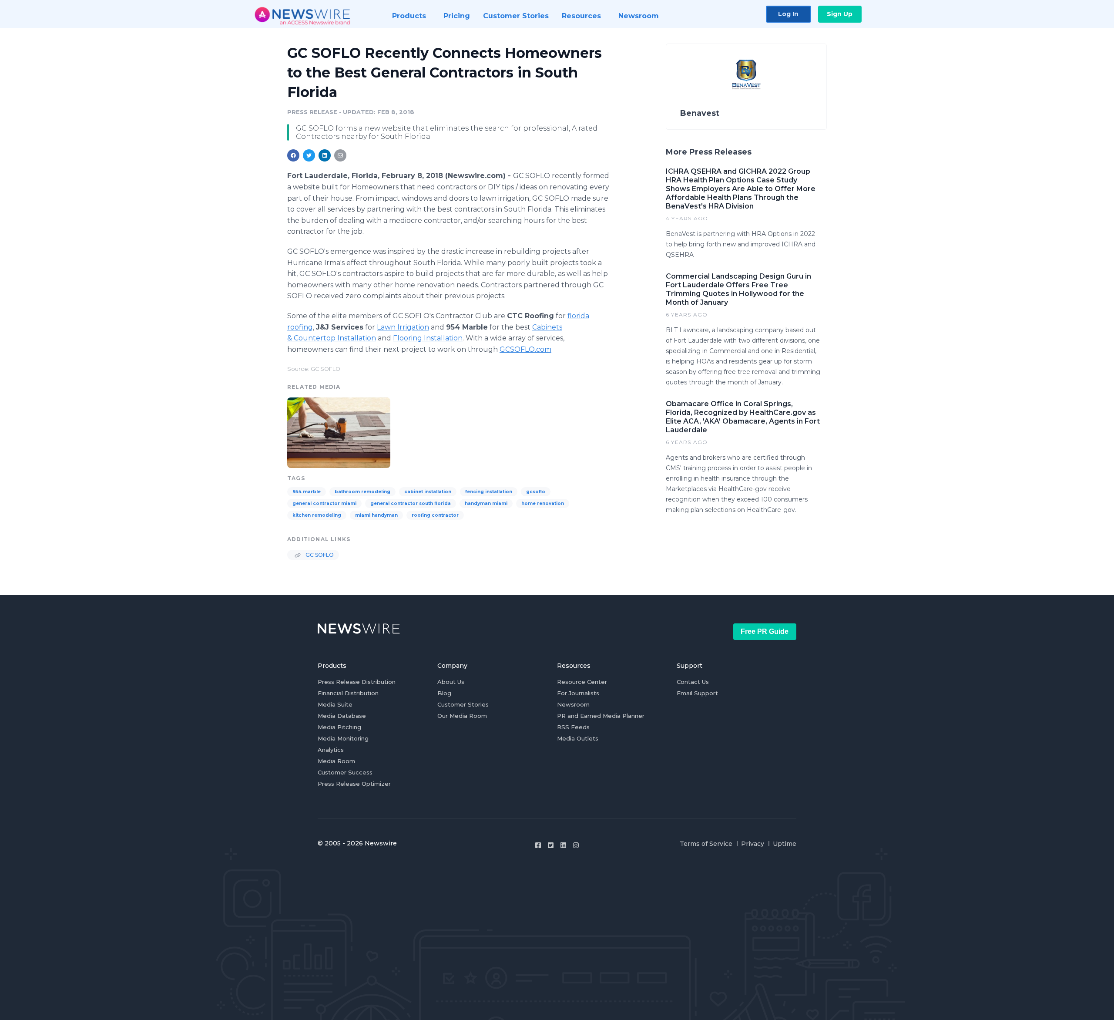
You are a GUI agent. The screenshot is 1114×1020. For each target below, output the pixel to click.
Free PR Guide (765, 631)
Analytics (331, 749)
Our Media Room (462, 715)
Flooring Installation (428, 338)
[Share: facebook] (293, 155)
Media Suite (335, 704)
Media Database (342, 715)
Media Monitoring (343, 738)
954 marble (306, 492)
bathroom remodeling (362, 492)
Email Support (697, 693)
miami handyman (376, 515)
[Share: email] (340, 155)
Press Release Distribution (357, 681)
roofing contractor (435, 515)
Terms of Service (706, 844)
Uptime (784, 844)
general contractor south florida (410, 503)
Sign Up (839, 14)
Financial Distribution (348, 693)
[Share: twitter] (309, 155)
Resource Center (582, 681)
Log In (788, 14)
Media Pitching (339, 727)
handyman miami (486, 503)
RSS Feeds (573, 727)
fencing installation (488, 492)
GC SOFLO (319, 555)
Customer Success (345, 772)
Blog (444, 693)
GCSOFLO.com (525, 349)
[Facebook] (538, 845)
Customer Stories (463, 704)
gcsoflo (535, 492)
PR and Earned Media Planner (600, 715)
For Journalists (578, 693)
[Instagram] (576, 845)
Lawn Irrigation (403, 327)
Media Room (336, 760)
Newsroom (573, 704)
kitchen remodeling (316, 515)
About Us (450, 681)
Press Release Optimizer (354, 783)
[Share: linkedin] (324, 155)
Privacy (752, 844)
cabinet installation (427, 492)
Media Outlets (577, 738)
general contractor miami (324, 503)
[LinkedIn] (563, 845)
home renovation (542, 503)
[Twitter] (551, 845)
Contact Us (693, 681)
